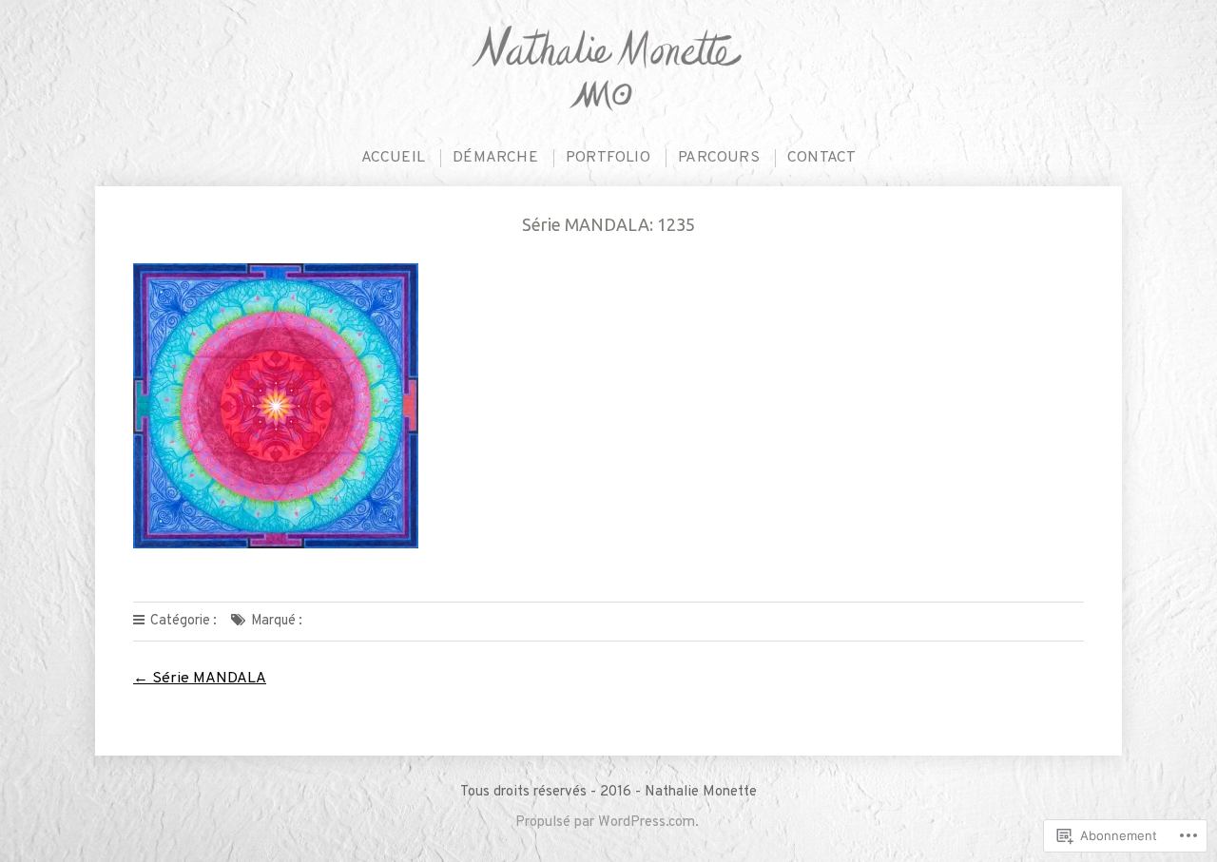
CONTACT (821, 158)
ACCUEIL (393, 158)
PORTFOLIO (608, 158)
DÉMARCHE (495, 158)
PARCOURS (719, 158)
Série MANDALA (199, 678)
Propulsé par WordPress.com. (607, 823)
